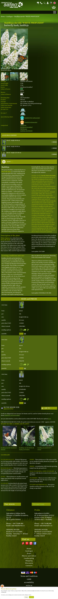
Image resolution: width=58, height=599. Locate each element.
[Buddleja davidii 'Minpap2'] (28, 436)
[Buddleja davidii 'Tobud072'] (46, 436)
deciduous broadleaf (26, 127)
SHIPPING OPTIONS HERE (12, 415)
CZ (50, 2)
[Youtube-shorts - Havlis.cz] (23, 544)
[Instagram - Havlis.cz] (31, 544)
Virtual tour (38, 504)
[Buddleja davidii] (10, 436)
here (49, 419)
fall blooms (23, 129)
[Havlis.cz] (12, 5)
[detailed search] (38, 3)
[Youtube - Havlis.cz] (27, 544)
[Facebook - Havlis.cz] (35, 544)
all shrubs (23, 125)
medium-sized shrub (26, 131)
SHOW (10, 162)
